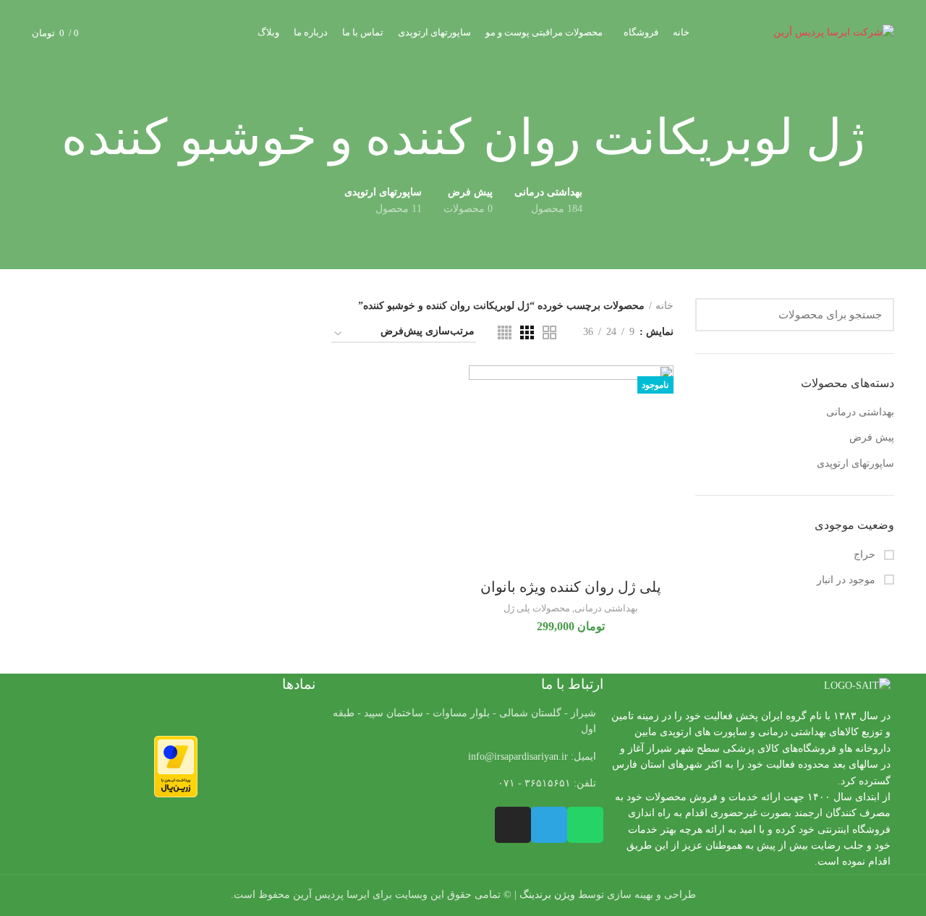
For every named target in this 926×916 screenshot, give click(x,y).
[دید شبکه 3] (527, 332)
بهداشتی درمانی (860, 412)
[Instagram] (513, 825)
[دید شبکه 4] (504, 332)
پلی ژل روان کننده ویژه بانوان (570, 587)
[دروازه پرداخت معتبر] (175, 765)
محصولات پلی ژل (537, 608)
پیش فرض (871, 437)
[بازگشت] (883, 138)
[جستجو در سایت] (715, 314)
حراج (866, 554)
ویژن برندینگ (547, 894)
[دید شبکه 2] (549, 332)
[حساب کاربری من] (142, 32)
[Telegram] (549, 825)
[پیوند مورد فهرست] (463, 757)
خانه (664, 305)
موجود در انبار (847, 579)
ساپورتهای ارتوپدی (855, 463)
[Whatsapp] (585, 825)
